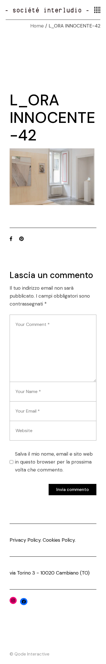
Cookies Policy (59, 540)
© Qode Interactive (29, 654)
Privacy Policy (25, 540)
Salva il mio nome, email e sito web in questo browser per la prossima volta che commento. (54, 462)
